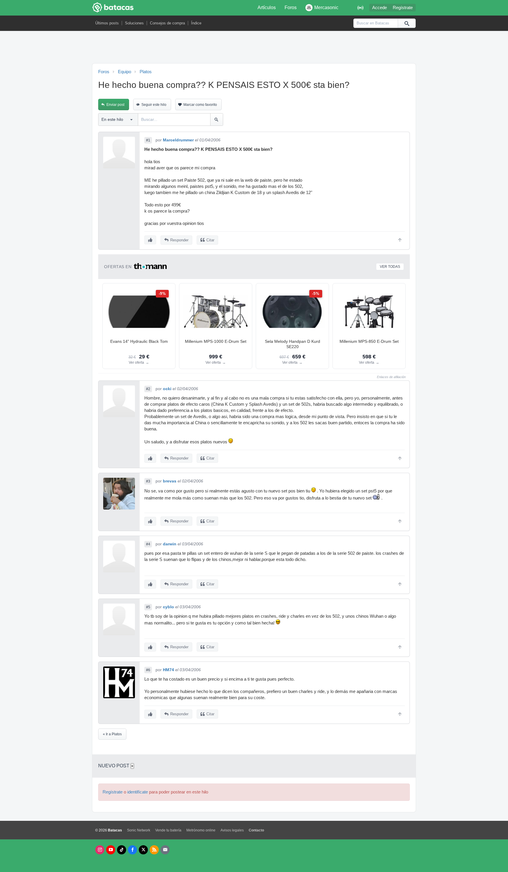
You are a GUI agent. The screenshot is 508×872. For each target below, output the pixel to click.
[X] (143, 849)
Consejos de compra (167, 23)
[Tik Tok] (121, 849)
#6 (148, 670)
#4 (148, 544)
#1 (148, 140)
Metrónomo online (200, 830)
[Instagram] (99, 849)
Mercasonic (326, 7)
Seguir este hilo (153, 105)
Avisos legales (232, 830)
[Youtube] (110, 849)
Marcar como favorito (200, 105)
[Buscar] (406, 23)
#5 (148, 607)
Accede (379, 7)
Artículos (267, 7)
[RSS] (154, 849)
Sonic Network (138, 830)
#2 (148, 389)
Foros (291, 7)
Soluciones (134, 23)
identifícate (137, 792)
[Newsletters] (165, 849)
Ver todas (390, 267)
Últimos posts (107, 23)
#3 (148, 481)
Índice (196, 23)
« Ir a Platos (112, 734)
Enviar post (115, 105)
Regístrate (403, 7)
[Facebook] (132, 849)
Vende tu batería (168, 830)
